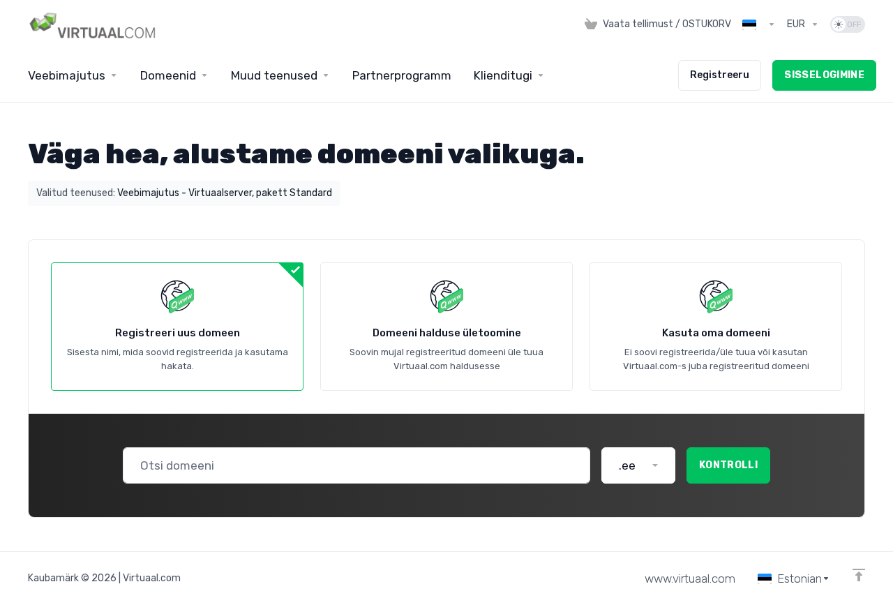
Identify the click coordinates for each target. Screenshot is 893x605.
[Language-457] (759, 24)
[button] (638, 465)
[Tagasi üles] (858, 575)
